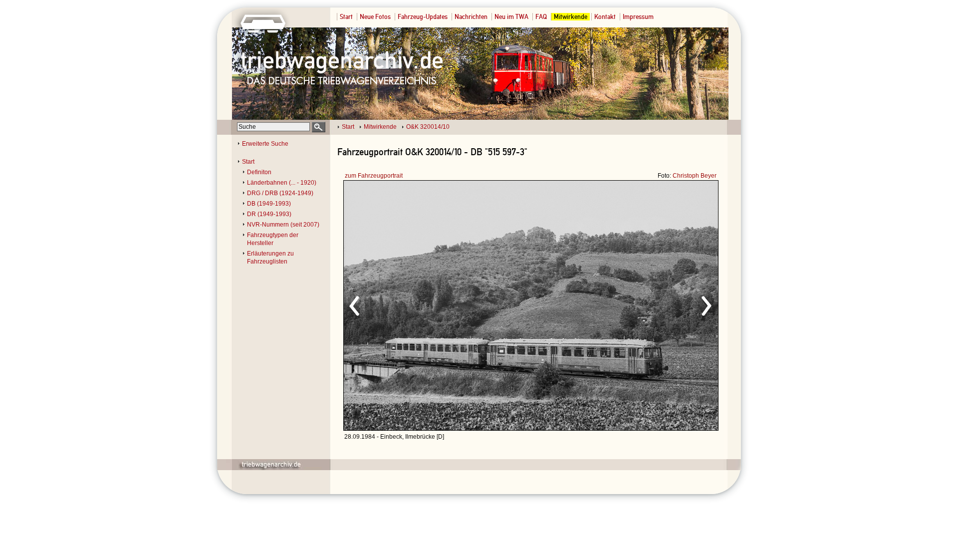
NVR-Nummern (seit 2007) (283, 224)
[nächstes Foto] (619, 304)
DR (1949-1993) (269, 214)
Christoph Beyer (695, 175)
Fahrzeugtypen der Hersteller (272, 239)
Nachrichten (471, 16)
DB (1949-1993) (269, 203)
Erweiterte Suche (265, 143)
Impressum (638, 16)
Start (346, 16)
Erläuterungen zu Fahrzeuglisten (270, 257)
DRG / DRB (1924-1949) (280, 193)
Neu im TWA (511, 16)
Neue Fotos (375, 16)
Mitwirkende (570, 16)
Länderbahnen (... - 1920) (281, 182)
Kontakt (605, 16)
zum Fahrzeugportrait (374, 175)
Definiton (259, 172)
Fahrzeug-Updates (423, 16)
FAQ (541, 16)
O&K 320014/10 (428, 126)
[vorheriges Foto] (439, 304)
